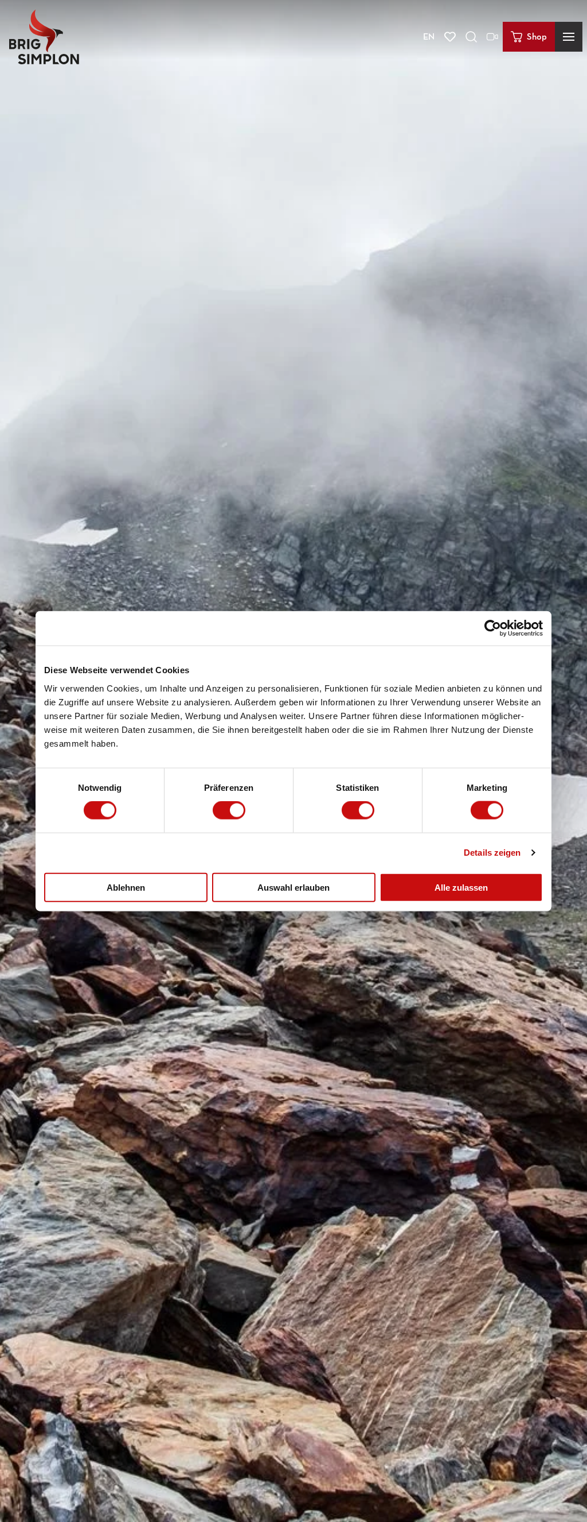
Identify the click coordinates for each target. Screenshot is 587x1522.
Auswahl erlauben (293, 887)
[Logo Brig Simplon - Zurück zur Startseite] (44, 36)
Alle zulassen (461, 887)
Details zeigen (492, 852)
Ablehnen (126, 887)
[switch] (229, 810)
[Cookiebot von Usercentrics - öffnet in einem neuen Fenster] (493, 628)
